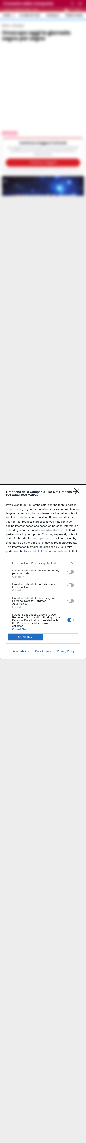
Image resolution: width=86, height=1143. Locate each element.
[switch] (70, 572)
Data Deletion (20, 651)
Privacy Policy (65, 651)
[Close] (78, 492)
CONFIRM (25, 636)
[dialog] (43, 571)
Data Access (43, 651)
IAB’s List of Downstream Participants (47, 551)
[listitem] (43, 563)
